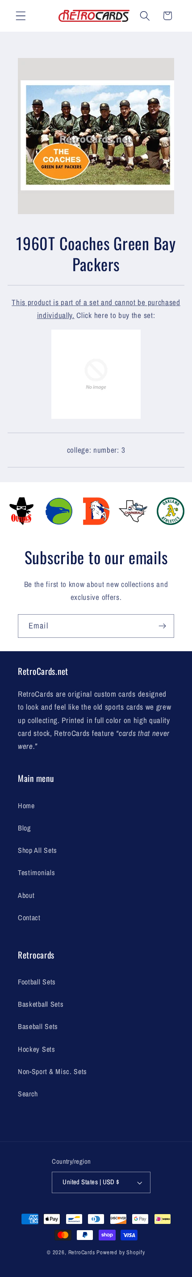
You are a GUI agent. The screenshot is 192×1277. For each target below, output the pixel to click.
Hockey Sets (36, 1049)
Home (26, 805)
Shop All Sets (37, 850)
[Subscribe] (162, 626)
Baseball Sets (38, 1026)
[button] (20, 15)
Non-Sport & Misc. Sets (52, 1071)
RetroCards (81, 1252)
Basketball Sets (40, 1004)
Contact (29, 917)
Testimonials (36, 872)
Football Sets (37, 982)
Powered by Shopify (120, 1252)
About (26, 895)
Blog (24, 828)
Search (28, 1094)
